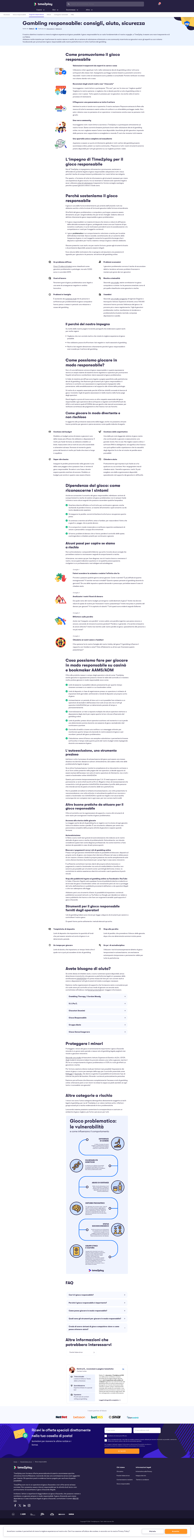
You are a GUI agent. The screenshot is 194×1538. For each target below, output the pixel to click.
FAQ (72, 15)
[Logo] (43, 4)
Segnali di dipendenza (36, 14)
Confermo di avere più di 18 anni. (117, 1436)
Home (15, 1462)
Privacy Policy (123, 1531)
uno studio (115, 283)
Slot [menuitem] (54, 10)
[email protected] (94, 990)
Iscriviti (123, 1451)
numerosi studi (70, 299)
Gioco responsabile (19, 15)
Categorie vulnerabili (61, 15)
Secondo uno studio (73, 1058)
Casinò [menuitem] (39, 10)
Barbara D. (59, 28)
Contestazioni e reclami (125, 1480)
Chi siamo (120, 1471)
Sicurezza (7, 15)
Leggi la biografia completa (109, 1400)
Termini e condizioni (142, 1480)
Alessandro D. (50, 28)
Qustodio (78, 1074)
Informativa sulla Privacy (144, 1471)
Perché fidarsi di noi (76, 1352)
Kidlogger (69, 1074)
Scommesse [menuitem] (70, 10)
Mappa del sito (141, 1475)
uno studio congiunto (119, 299)
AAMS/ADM (81, 979)
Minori (49, 15)
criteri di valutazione (85, 183)
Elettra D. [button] (31, 28)
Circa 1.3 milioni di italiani (62, 266)
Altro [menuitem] (88, 10)
